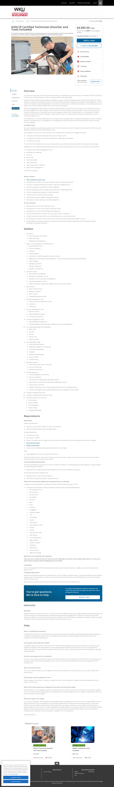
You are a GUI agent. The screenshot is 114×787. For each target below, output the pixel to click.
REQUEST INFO (95, 81)
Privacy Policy (59, 783)
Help (76, 775)
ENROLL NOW (89, 40)
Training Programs (20, 21)
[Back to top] (57, 769)
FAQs (13, 104)
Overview (14, 90)
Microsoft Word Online (33, 443)
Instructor (15, 101)
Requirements (16, 97)
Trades (27, 21)
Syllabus (14, 94)
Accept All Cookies (16, 777)
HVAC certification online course (35, 180)
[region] (15, 773)
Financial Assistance (79, 773)
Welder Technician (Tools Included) (81, 749)
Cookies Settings (15, 781)
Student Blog (91, 771)
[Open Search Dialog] (100, 3)
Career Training (47, 771)
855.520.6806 (15, 116)
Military (76, 771)
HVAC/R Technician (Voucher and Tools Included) (43, 749)
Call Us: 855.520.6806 (95, 21)
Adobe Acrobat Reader (32, 445)
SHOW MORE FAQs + (30, 715)
